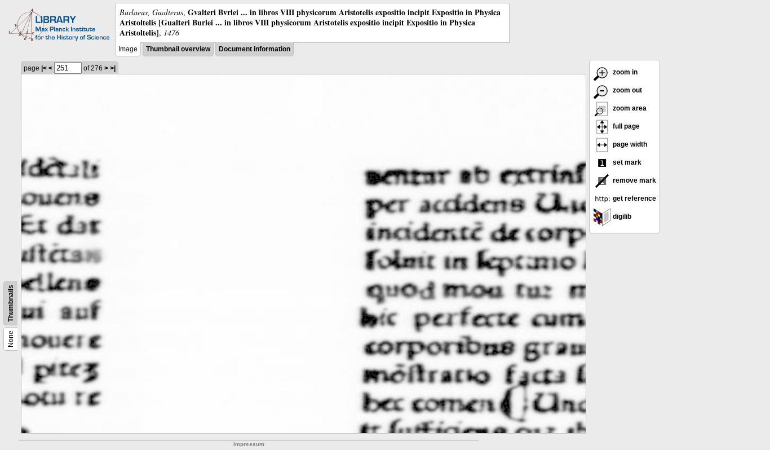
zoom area (629, 108)
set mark (626, 162)
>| (113, 68)
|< (44, 68)
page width (629, 144)
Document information (254, 49)
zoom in (624, 72)
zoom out (626, 90)
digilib (621, 216)
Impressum (248, 444)
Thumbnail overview (178, 49)
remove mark (633, 180)
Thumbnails (11, 303)
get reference (633, 198)
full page (625, 126)
